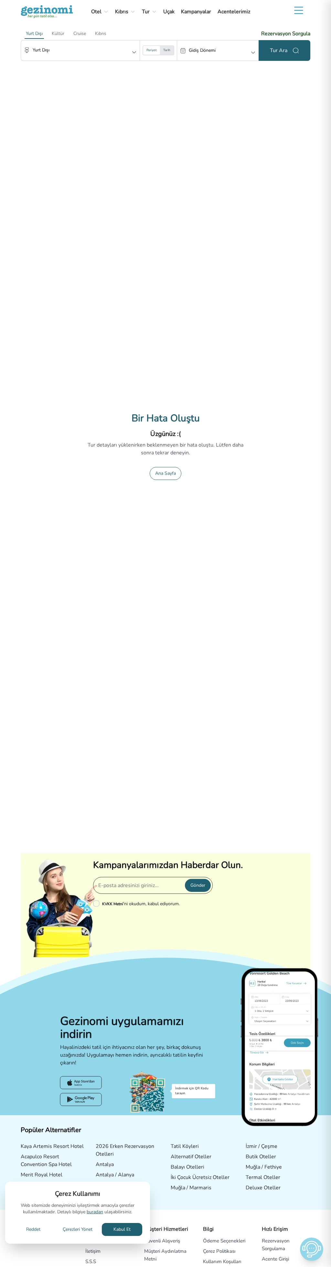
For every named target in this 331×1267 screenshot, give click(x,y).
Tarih (166, 50)
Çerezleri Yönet (77, 1229)
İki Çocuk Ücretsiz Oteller (200, 1177)
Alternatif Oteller (191, 1156)
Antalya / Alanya (115, 1174)
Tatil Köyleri (185, 1146)
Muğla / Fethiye (264, 1167)
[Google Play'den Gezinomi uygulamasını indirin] (81, 1099)
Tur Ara (278, 50)
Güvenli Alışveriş (162, 1241)
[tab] (34, 33)
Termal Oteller (263, 1177)
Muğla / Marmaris (191, 1187)
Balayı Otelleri (187, 1167)
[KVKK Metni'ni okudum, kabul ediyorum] (98, 903)
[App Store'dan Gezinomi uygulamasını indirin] (81, 1082)
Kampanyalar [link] (196, 11)
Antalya (105, 1164)
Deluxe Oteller (263, 1187)
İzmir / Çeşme (261, 1146)
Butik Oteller (261, 1156)
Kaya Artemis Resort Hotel (52, 1146)
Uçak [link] (169, 11)
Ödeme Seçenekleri (224, 1241)
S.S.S (90, 1261)
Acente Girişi (275, 1259)
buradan (95, 1212)
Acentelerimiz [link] (234, 11)
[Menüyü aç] (298, 10)
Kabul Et (122, 1229)
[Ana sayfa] (47, 11)
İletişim (93, 1251)
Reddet (33, 1229)
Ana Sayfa (165, 473)
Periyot (151, 50)
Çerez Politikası (219, 1251)
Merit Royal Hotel (41, 1174)
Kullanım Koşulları (222, 1261)
